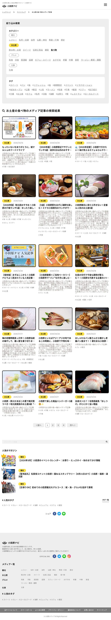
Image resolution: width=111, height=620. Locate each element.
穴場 (12, 94)
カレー (15, 505)
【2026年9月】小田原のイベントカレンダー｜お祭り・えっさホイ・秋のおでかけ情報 (59, 460)
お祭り (60, 94)
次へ (72, 425)
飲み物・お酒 (15, 50)
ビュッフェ (44, 505)
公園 (28, 90)
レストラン (76, 94)
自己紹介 (93, 90)
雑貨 (47, 50)
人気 (42, 90)
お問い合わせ (89, 610)
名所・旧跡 (24, 40)
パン (23, 85)
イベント (69, 85)
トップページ (6, 12)
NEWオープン (16, 90)
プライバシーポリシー (56, 610)
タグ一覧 (105, 500)
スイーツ (27, 50)
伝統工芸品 (38, 50)
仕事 (13, 65)
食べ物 (54, 50)
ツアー (83, 90)
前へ (39, 425)
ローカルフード (92, 94)
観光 (13, 35)
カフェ (29, 94)
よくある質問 (40, 610)
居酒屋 (24, 60)
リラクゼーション (84, 85)
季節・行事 (54, 40)
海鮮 (52, 94)
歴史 (63, 40)
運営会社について (74, 610)
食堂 (77, 60)
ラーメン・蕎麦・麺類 (91, 60)
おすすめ (57, 60)
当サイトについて (10, 610)
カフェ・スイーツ (43, 60)
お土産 (14, 45)
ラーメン (51, 90)
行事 (67, 90)
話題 (31, 60)
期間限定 (58, 85)
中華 (71, 60)
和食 (11, 60)
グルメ (14, 55)
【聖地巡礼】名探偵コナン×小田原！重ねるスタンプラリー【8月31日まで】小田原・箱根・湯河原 (63, 475)
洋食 (17, 60)
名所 (38, 94)
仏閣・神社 (42, 40)
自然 (33, 40)
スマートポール (26, 610)
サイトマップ (21, 12)
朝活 (35, 90)
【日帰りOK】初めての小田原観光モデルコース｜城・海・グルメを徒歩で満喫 (55, 487)
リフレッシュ (40, 85)
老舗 (65, 60)
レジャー (13, 40)
